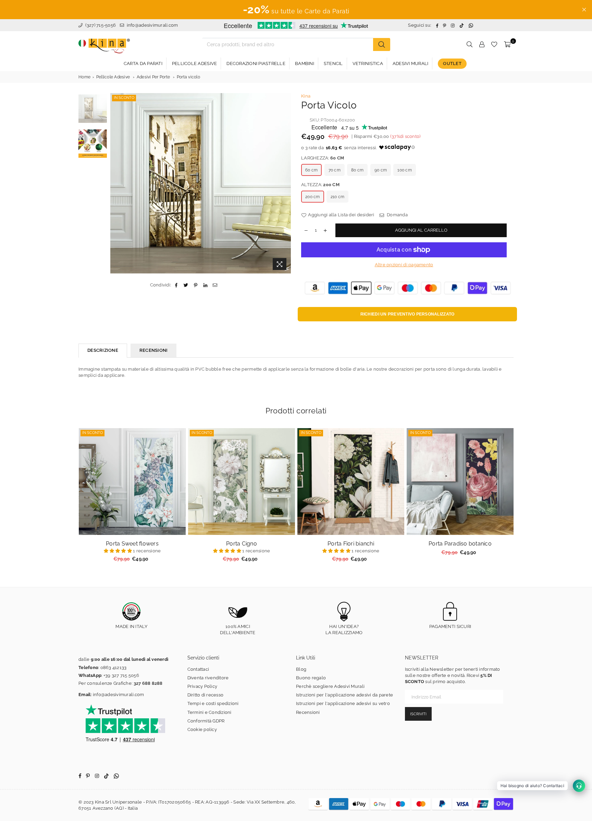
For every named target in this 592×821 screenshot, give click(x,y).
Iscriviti (418, 714)
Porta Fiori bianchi (351, 543)
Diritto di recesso (205, 694)
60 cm (311, 170)
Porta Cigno (241, 543)
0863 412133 (113, 667)
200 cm (312, 196)
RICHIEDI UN (407, 314)
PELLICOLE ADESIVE (194, 63)
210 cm (338, 196)
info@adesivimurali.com (152, 25)
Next (285, 183)
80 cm (357, 170)
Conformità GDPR (206, 720)
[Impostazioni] (482, 44)
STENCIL (333, 63)
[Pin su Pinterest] (195, 285)
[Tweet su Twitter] (186, 285)
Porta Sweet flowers (132, 543)
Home (84, 77)
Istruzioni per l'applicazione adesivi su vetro (343, 703)
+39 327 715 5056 (121, 675)
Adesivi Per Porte (153, 77)
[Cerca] (381, 44)
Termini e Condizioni (209, 712)
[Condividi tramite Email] (215, 285)
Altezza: (320, 184)
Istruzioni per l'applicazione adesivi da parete (344, 694)
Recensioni (308, 712)
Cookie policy (202, 729)
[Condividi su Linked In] (205, 285)
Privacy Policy (202, 686)
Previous (116, 183)
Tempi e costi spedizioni (213, 703)
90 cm (380, 170)
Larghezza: (322, 158)
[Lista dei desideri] (494, 44)
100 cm (404, 170)
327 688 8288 (148, 683)
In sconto (124, 97)
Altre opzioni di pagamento (404, 264)
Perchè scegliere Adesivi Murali (330, 686)
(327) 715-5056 (100, 25)
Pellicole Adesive (113, 77)
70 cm (335, 170)
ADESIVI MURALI (411, 63)
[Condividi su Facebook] (176, 285)
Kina (305, 96)
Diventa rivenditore (208, 677)
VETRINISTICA (368, 63)
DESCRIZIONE (102, 350)
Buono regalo (311, 677)
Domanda (397, 214)
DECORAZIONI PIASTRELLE (255, 63)
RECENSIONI (153, 350)
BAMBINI (304, 63)
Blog (301, 669)
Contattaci (198, 669)
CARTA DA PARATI (143, 63)
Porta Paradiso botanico (460, 543)
